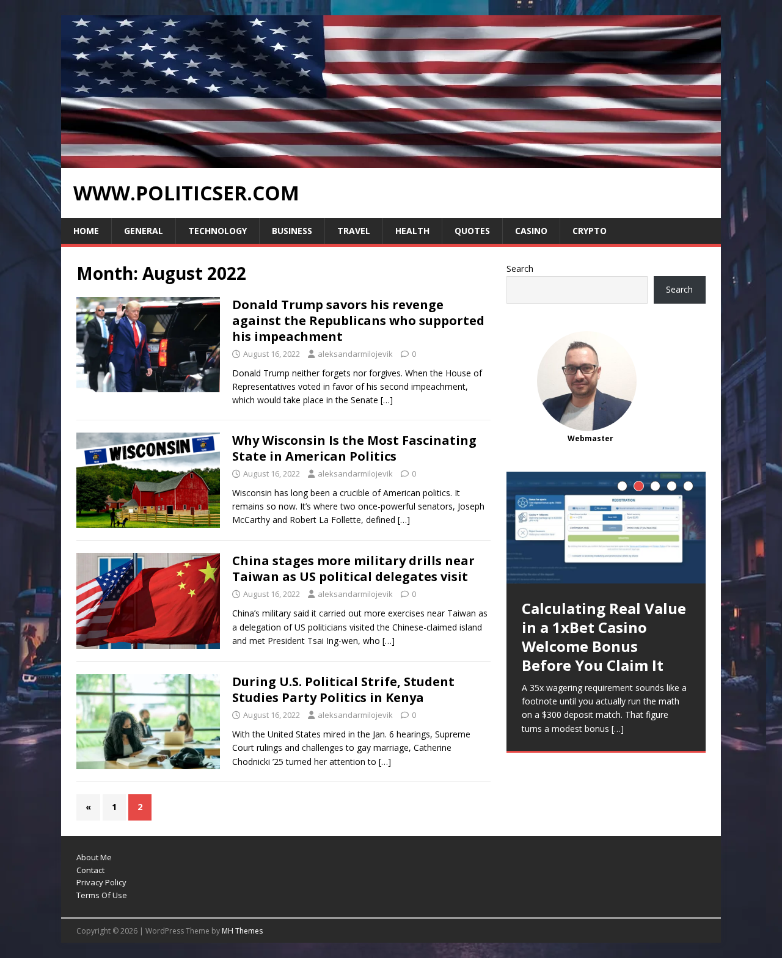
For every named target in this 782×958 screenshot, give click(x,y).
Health (412, 230)
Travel (353, 230)
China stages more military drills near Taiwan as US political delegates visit (353, 568)
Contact (90, 870)
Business (292, 230)
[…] (387, 400)
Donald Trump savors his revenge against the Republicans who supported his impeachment (358, 320)
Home (86, 230)
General (143, 230)
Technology (217, 230)
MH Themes (242, 931)
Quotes (472, 230)
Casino (531, 230)
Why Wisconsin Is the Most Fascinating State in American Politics (354, 448)
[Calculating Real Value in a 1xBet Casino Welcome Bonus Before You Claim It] (606, 527)
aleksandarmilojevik (355, 353)
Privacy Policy (101, 882)
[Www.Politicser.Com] (391, 161)
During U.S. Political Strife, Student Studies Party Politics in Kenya (343, 689)
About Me (94, 857)
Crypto (589, 230)
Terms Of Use (101, 895)
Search (519, 268)
